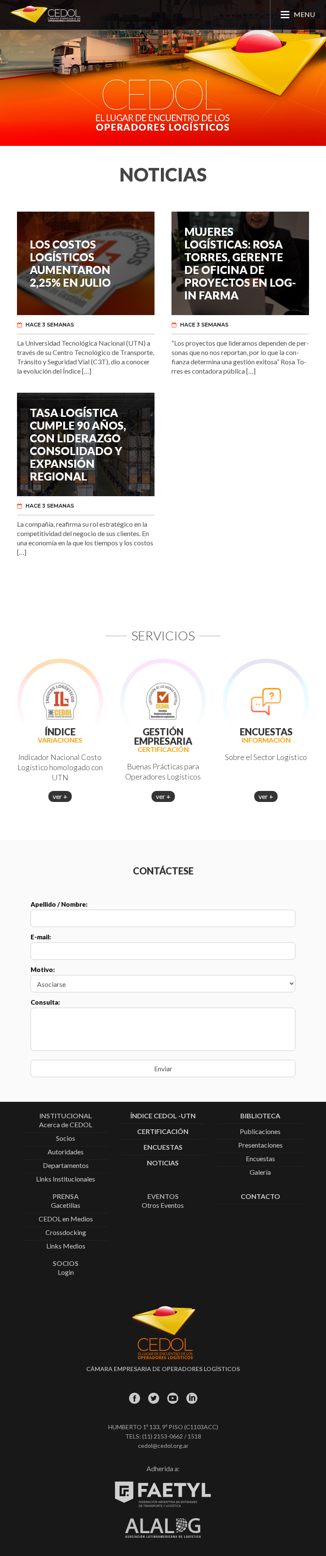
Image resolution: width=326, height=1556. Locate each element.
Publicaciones (260, 1131)
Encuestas (260, 1158)
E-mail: (41, 937)
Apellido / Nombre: (59, 904)
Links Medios (65, 1246)
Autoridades (66, 1152)
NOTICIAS (163, 1163)
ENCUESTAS (163, 1147)
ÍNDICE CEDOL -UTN (163, 1116)
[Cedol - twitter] (153, 1398)
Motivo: (43, 969)
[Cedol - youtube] (172, 1398)
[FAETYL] (163, 1505)
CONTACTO (260, 1196)
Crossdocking (65, 1232)
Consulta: (45, 1002)
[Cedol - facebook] (134, 1398)
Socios (65, 1138)
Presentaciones (260, 1145)
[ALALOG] (163, 1535)
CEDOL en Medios (66, 1219)
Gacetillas (65, 1205)
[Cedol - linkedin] (191, 1398)
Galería (260, 1172)
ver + (60, 796)
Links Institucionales (65, 1179)
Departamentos (66, 1165)
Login (66, 1272)
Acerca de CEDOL (65, 1125)
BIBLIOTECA (260, 1116)
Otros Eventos (163, 1205)
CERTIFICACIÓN (162, 1131)
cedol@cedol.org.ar (163, 1445)
